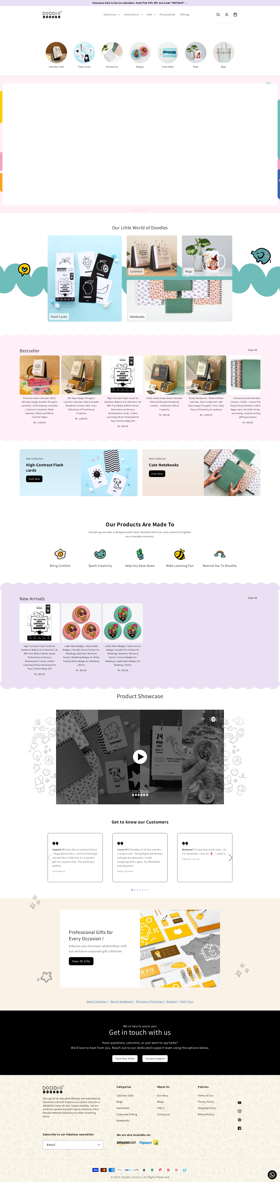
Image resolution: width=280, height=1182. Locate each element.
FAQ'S (160, 1108)
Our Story (162, 1095)
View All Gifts (81, 961)
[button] (111, 15)
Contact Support (155, 1058)
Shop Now (28, 128)
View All (252, 350)
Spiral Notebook (121, 1001)
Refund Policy (206, 1114)
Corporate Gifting (127, 1114)
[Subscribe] (98, 1144)
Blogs (160, 1101)
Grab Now (34, 479)
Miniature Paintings (149, 1001)
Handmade (123, 1108)
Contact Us (163, 1114)
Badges (172, 1001)
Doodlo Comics (131, 1177)
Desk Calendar (97, 1001)
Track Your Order (125, 1058)
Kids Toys (186, 1001)
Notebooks (123, 1120)
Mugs (120, 1101)
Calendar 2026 (125, 1095)
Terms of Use (205, 1095)
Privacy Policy (206, 1101)
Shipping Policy (207, 1108)
